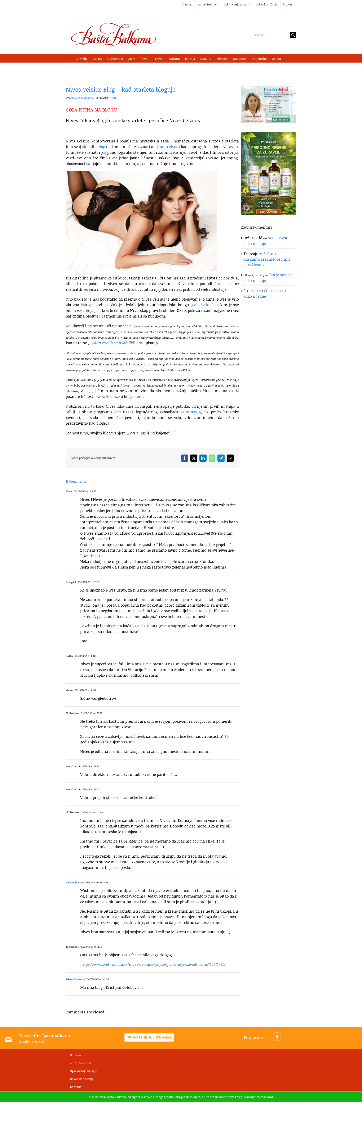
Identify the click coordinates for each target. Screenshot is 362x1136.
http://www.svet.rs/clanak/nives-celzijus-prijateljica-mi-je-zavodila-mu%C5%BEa (152, 964)
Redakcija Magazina (81, 98)
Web (114, 98)
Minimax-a (191, 412)
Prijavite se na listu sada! (149, 1037)
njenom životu (167, 146)
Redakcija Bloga (75, 882)
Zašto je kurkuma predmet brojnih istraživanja (266, 259)
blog (101, 146)
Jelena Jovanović (76, 979)
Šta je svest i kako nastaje (264, 293)
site (85, 146)
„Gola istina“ (201, 304)
